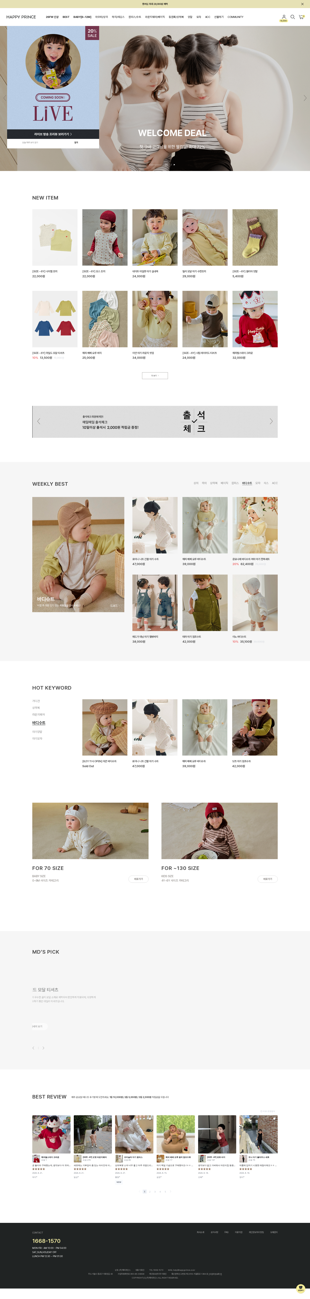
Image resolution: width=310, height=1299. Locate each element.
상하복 (213, 483)
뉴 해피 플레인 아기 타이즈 (245, 559)
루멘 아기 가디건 (240, 761)
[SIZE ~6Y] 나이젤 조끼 (44, 271)
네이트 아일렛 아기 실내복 (145, 271)
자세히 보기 (43, 1026)
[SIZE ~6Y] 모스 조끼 (93, 271)
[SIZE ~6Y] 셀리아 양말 (245, 271)
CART (303, 16)
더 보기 (154, 376)
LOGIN (284, 17)
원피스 (235, 483)
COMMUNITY (235, 17)
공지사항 (214, 1232)
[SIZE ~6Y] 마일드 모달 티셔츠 (48, 352)
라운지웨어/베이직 (155, 17)
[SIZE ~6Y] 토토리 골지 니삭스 (198, 559)
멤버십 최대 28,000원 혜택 (155, 4)
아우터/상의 (101, 17)
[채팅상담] (300, 1289)
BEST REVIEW (49, 1096)
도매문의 (274, 1232)
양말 (190, 17)
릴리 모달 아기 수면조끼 (194, 271)
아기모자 (37, 737)
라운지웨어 (38, 717)
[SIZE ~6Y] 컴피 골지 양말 (146, 636)
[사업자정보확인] (215, 1274)
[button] (305, 98)
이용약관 (238, 1232)
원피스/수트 (135, 17)
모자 (198, 17)
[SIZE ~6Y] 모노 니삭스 (194, 636)
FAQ (226, 1232)
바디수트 (247, 483)
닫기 (76, 142)
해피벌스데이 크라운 (242, 352)
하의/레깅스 (118, 17)
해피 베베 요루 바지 (92, 352)
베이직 (224, 483)
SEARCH (292, 17)
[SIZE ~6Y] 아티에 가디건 (195, 761)
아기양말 (37, 731)
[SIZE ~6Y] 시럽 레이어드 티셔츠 (199, 352)
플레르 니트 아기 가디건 (144, 761)
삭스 (266, 483)
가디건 (37, 701)
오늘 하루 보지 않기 (30, 142)
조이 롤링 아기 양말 (142, 559)
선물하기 (219, 17)
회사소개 (200, 1232)
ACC (207, 17)
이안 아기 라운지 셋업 (143, 352)
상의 (196, 483)
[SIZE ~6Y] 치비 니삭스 (245, 636)
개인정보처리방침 (256, 1232)
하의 (204, 483)
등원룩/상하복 (176, 17)
